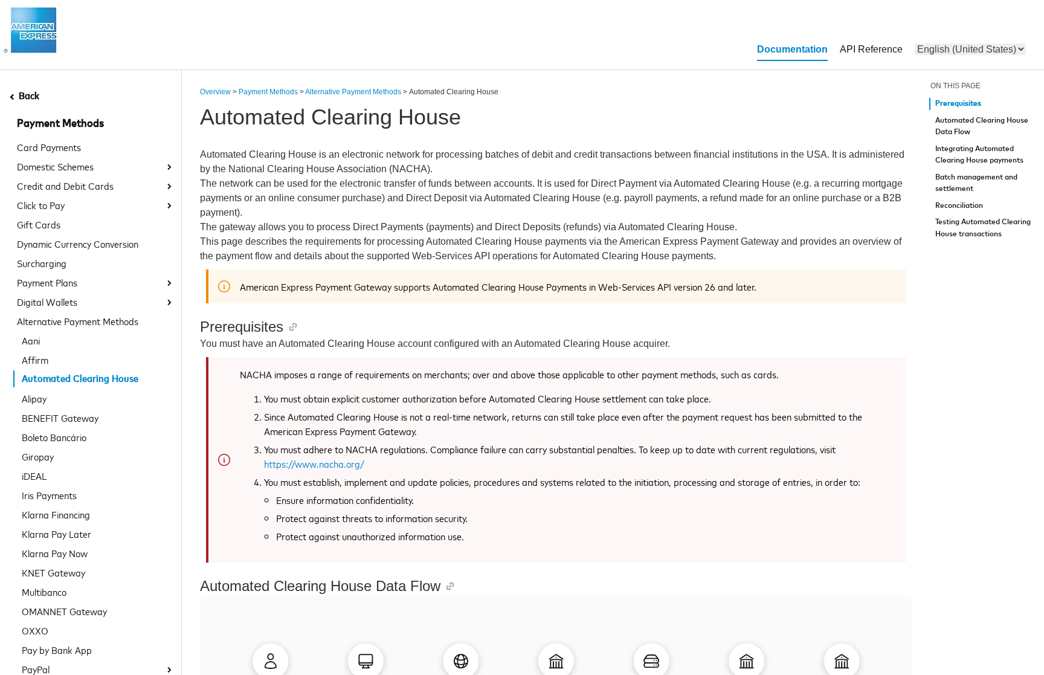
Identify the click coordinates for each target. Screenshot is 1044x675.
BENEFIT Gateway (60, 417)
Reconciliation (959, 206)
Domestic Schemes (55, 166)
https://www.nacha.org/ (314, 463)
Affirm (35, 359)
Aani (31, 340)
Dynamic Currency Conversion (77, 243)
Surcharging (41, 263)
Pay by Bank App (57, 649)
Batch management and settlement (976, 183)
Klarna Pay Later (56, 533)
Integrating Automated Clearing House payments (979, 155)
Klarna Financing (56, 514)
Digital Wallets (47, 301)
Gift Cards (38, 224)
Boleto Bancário (54, 437)
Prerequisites (958, 104)
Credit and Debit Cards (65, 185)
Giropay (38, 456)
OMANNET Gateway (64, 611)
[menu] (970, 49)
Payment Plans (47, 282)
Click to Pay (41, 205)
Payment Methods (60, 123)
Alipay (34, 398)
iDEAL (34, 475)
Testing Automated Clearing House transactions (983, 228)
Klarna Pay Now (55, 553)
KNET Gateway (53, 572)
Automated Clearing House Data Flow (981, 127)
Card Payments (49, 146)
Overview (215, 92)
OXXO (35, 630)
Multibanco (44, 591)
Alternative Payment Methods (77, 321)
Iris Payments (49, 495)
